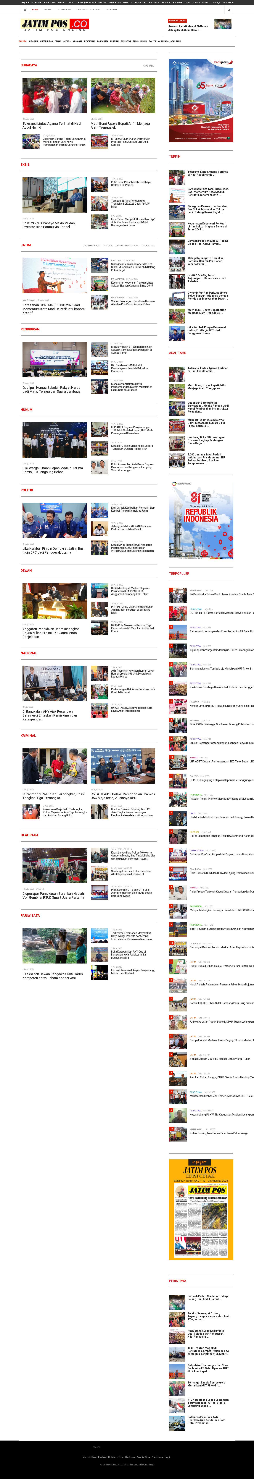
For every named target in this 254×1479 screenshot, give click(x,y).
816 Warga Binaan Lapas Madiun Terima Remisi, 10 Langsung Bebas (52, 470)
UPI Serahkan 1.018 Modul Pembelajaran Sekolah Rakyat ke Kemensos (129, 368)
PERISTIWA (126, 41)
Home (35, 9)
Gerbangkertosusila (86, 2)
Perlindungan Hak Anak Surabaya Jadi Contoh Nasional (133, 690)
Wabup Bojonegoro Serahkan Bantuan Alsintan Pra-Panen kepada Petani (133, 302)
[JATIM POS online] (55, 25)
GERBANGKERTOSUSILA (127, 245)
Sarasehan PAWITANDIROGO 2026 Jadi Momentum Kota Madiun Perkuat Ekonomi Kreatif (53, 309)
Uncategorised (91, 245)
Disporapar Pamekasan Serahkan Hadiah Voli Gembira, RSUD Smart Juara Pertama (53, 895)
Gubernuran (50, 2)
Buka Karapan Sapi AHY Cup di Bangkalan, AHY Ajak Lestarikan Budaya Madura (129, 955)
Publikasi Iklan (116, 1457)
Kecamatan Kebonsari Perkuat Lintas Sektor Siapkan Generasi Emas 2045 (132, 284)
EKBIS (136, 41)
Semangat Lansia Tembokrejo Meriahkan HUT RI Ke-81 (221, 669)
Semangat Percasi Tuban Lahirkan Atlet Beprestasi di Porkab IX (131, 872)
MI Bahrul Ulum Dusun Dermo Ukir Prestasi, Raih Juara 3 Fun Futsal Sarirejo (130, 142)
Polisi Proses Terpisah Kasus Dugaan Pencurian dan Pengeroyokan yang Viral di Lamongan (132, 467)
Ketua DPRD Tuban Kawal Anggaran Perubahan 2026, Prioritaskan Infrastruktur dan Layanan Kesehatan (132, 548)
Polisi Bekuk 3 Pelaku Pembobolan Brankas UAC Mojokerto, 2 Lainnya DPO (123, 796)
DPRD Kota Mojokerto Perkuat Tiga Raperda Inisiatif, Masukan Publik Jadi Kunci (132, 628)
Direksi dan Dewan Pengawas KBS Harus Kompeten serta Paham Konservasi (52, 976)
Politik (205, 2)
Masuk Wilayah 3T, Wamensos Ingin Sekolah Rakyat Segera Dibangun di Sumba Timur (131, 350)
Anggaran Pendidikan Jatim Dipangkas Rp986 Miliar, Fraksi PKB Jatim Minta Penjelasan (51, 633)
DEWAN (58, 41)
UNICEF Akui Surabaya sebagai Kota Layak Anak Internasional (131, 709)
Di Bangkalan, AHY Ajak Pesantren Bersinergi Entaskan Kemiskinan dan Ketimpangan (49, 715)
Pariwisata (154, 2)
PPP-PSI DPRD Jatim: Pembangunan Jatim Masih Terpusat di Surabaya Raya (132, 610)
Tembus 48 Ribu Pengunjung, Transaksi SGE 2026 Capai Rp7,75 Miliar (130, 204)
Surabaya (36, 2)
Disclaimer (112, 9)
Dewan (61, 2)
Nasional (127, 2)
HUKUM (143, 41)
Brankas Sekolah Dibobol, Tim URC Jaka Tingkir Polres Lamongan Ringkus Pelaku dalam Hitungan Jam (132, 812)
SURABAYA (33, 41)
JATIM (66, 41)
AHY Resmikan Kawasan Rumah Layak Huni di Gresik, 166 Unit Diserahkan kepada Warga (132, 674)
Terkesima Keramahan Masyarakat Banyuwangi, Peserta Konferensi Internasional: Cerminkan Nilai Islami (131, 936)
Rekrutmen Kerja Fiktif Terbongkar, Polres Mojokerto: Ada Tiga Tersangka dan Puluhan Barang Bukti (65, 812)
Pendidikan (140, 2)
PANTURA (107, 245)
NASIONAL (77, 41)
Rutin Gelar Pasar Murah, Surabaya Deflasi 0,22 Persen (131, 183)
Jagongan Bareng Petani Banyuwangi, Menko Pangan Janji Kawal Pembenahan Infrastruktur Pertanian (64, 142)
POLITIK (152, 41)
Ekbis (187, 2)
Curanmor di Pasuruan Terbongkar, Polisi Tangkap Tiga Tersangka (53, 796)
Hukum (196, 2)
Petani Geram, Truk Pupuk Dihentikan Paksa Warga (219, 1133)
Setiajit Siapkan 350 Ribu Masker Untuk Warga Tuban (220, 1059)
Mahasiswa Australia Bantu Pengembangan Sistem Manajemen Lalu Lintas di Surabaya (131, 387)
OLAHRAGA (163, 41)
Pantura (102, 2)
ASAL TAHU (176, 41)
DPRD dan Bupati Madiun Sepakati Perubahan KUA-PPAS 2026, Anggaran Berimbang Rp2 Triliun (130, 591)
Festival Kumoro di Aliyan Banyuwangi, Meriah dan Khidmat (133, 971)
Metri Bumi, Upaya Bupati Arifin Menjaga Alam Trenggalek (120, 125)
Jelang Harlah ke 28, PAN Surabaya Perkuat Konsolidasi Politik (131, 527)
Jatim (70, 2)
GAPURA (23, 41)
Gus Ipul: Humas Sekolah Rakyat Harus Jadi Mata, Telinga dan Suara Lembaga (51, 389)
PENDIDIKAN (89, 41)
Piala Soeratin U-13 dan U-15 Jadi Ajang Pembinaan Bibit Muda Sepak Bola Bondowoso (131, 893)
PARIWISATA (102, 41)
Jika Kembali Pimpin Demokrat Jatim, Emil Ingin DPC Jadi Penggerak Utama (53, 550)
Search (97, 1447)
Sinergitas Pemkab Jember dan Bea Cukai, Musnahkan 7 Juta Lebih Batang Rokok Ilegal (133, 267)
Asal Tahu (228, 2)
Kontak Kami (64, 9)
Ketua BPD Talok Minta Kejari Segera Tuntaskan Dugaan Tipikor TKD (132, 447)
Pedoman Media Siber (88, 9)
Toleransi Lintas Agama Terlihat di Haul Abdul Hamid (51, 125)
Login (168, 1457)
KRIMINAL (114, 41)
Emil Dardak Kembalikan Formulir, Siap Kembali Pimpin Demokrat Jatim (133, 509)
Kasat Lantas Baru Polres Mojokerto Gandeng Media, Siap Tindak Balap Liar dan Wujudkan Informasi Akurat (133, 856)
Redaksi (48, 9)
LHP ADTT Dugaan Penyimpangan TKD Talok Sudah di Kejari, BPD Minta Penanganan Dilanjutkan (132, 430)
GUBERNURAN (46, 41)
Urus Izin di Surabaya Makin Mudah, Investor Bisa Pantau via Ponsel (48, 225)
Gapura (25, 2)
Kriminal (166, 2)
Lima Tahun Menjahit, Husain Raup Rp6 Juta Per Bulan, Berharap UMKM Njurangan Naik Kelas (133, 222)
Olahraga (215, 2)
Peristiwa (177, 2)
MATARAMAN (148, 245)
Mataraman (115, 2)
